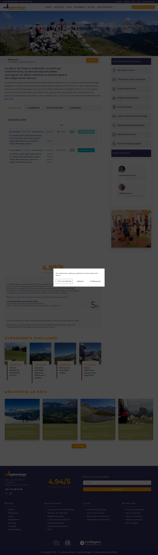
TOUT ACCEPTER (64, 281)
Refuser (80, 281)
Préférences (95, 281)
